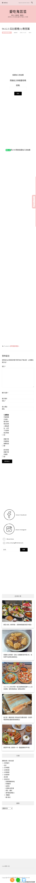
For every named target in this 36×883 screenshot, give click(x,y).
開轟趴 (8, 795)
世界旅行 (6, 763)
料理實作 (8, 784)
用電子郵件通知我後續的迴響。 (6, 442)
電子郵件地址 (4, 400)
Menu (6, 3)
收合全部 (11, 761)
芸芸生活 (6, 779)
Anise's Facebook (21, 515)
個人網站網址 (4, 408)
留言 (4, 366)
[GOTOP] (24, 879)
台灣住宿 (6, 770)
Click (34, 201)
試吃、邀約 (9, 790)
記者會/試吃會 (10, 788)
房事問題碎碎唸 (10, 781)
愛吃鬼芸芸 (18, 12)
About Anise (10, 539)
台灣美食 (6, 775)
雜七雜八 (8, 797)
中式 (5, 765)
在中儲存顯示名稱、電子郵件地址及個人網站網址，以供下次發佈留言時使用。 (6, 425)
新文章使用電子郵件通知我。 (6, 453)
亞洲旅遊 (6, 767)
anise (16, 32)
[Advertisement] (18, 55)
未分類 (6, 777)
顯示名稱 (5, 393)
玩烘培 (8, 786)
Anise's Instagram (20, 530)
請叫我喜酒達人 (7, 32)
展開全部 (4, 761)
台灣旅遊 (6, 772)
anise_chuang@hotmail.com (14, 543)
